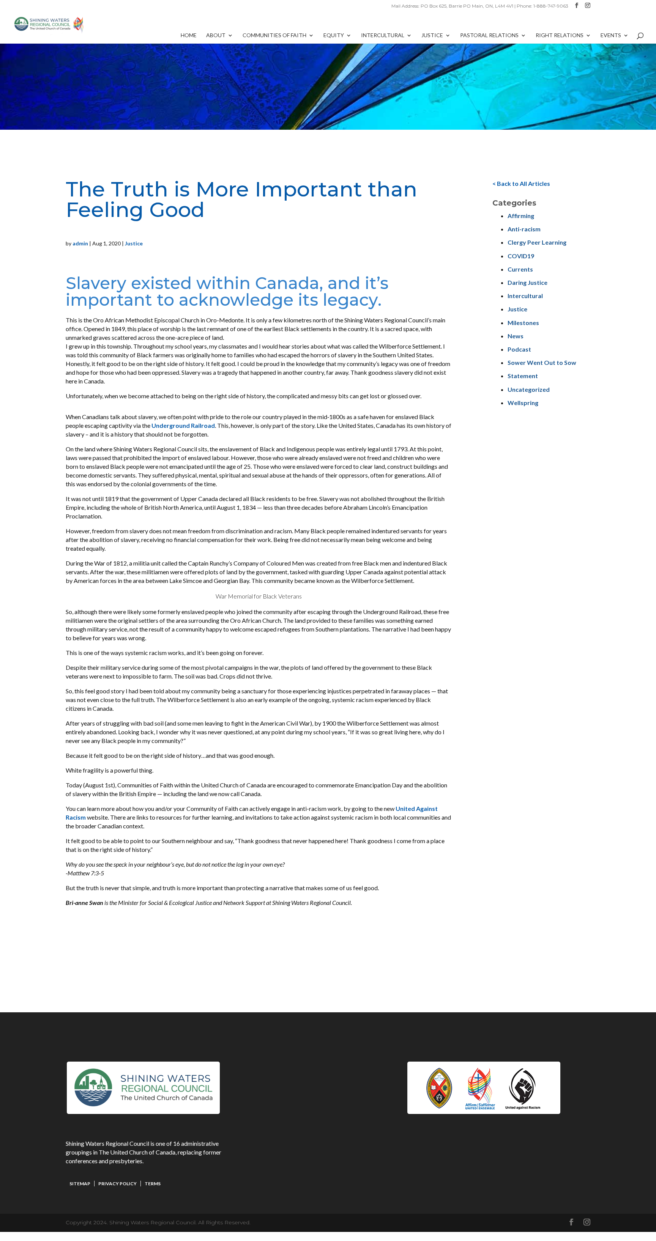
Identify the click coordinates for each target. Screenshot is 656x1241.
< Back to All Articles (521, 183)
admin (80, 243)
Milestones (523, 322)
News (516, 335)
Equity (333, 35)
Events (611, 35)
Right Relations (559, 35)
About (216, 35)
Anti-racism (524, 228)
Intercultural (382, 35)
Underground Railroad (183, 425)
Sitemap (79, 1183)
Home (189, 35)
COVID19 (521, 255)
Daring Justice (527, 282)
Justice (432, 35)
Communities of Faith (274, 35)
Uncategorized (529, 389)
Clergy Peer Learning (537, 242)
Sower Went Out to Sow (542, 362)
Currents (520, 269)
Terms (153, 1183)
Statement (523, 375)
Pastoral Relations (489, 35)
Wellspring (523, 402)
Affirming (521, 215)
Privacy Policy (117, 1183)
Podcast (519, 349)
